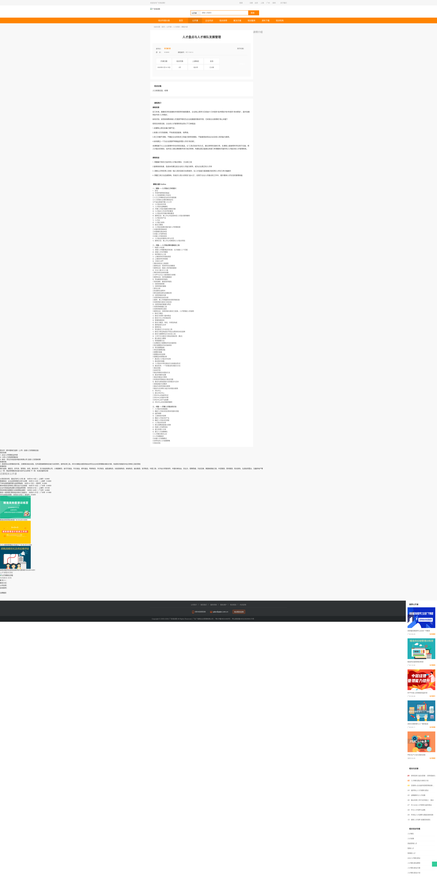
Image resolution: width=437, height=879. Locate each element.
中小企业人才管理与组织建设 (421, 805)
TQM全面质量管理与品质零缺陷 (11, 483)
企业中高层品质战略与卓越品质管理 (12, 488)
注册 (251, 3)
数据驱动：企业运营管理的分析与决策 (13, 481)
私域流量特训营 (42, 471)
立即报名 (242, 64)
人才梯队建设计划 (414, 872)
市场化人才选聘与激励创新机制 (422, 815)
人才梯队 (411, 833)
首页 (181, 20)
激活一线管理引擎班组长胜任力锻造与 (13, 492)
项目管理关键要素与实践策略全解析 (12, 490)
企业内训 (209, 20)
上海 (262, 3)
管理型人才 (411, 853)
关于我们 (283, 3)
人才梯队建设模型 (414, 863)
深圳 (274, 3)
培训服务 (251, 20)
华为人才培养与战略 (418, 810)
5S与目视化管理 (5, 494)
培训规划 (233, 605)
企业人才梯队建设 (414, 858)
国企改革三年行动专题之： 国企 (422, 800)
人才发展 (411, 838)
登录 (241, 3)
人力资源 (176, 27)
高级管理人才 (412, 843)
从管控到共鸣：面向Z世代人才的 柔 (12, 479)
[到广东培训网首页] (162, 9)
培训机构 (280, 20)
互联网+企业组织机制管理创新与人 (423, 785)
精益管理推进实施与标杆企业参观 (18, 471)
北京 (256, 3)
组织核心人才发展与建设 (419, 790)
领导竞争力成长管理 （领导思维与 (423, 775)
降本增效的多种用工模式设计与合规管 (13, 485)
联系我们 (204, 605)
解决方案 (237, 20)
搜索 (253, 13)
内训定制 (243, 605)
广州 (268, 3)
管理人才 (411, 848)
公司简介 (194, 605)
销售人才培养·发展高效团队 (421, 819)
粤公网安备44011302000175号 (243, 619)
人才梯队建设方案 (414, 868)
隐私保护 (223, 605)
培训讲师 (223, 20)
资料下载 (265, 20)
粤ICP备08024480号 (222, 619)
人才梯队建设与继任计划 (419, 780)
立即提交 (3, 593)
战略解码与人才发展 (418, 795)
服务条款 (213, 605)
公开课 (195, 20)
